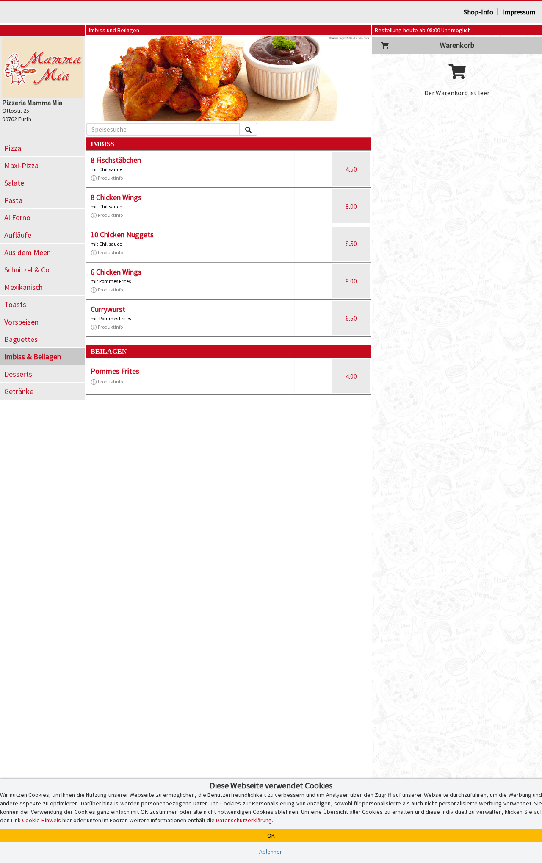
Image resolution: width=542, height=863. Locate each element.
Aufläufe (17, 235)
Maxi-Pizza (21, 165)
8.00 (351, 206)
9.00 (351, 281)
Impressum (518, 12)
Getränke (18, 391)
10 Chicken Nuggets (122, 234)
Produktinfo (110, 178)
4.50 (351, 169)
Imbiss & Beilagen (32, 356)
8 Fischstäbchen (116, 160)
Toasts (15, 304)
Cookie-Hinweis (41, 820)
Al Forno (17, 217)
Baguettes (21, 339)
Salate (14, 183)
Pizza (12, 148)
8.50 (351, 243)
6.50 (351, 318)
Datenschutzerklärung (244, 820)
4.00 (351, 376)
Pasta (13, 200)
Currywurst (108, 309)
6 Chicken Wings (116, 272)
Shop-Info (478, 12)
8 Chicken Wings (116, 197)
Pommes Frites (115, 371)
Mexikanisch (23, 287)
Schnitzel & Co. (27, 270)
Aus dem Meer (27, 252)
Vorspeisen (21, 322)
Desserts (18, 374)
